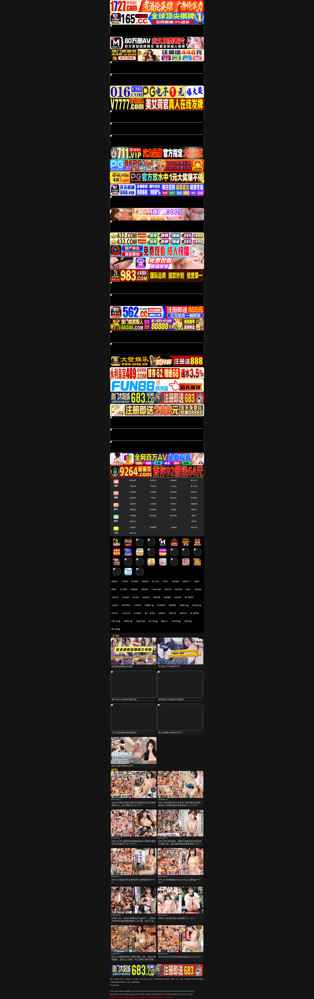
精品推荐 (133, 480)
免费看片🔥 (149, 605)
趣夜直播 (156, 597)
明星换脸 (153, 509)
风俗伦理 (194, 527)
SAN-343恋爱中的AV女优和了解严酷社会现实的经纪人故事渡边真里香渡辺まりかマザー (179, 804)
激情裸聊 (172, 605)
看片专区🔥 (153, 621)
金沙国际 (137, 613)
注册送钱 (175, 581)
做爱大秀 (172, 613)
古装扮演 (133, 504)
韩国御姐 (153, 492)
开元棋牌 (134, 581)
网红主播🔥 (115, 629)
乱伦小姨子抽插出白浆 (122, 765)
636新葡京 (161, 605)
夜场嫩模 (167, 597)
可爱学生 (173, 504)
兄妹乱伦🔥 (140, 621)
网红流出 (173, 498)
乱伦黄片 (135, 597)
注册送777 (186, 581)
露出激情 (153, 515)
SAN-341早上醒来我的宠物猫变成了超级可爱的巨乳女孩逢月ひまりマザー (133, 842)
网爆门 (194, 515)
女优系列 (153, 504)
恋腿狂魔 (194, 504)
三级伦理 (133, 486)
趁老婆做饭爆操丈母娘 (122, 666)
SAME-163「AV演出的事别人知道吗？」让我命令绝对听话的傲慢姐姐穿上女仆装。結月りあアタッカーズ (133, 921)
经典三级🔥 (115, 621)
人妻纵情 (173, 527)
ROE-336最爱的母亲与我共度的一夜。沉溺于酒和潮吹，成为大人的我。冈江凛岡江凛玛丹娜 (133, 958)
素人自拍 (194, 486)
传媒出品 (133, 521)
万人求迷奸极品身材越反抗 (124, 732)
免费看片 (162, 613)
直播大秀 (183, 613)
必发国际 (177, 597)
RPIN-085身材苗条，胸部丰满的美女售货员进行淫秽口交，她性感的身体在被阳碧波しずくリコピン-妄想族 (180, 844)
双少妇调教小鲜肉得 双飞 (170, 732)
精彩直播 (178, 589)
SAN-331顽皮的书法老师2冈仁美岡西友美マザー (133, 881)
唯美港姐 (173, 492)
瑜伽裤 (173, 509)
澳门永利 (155, 581)
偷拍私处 (146, 597)
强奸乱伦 (153, 480)
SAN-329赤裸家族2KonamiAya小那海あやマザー (179, 881)
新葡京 (114, 589)
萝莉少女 (194, 480)
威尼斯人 (114, 581)
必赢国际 (134, 589)
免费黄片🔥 (184, 605)
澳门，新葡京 (150, 613)
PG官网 (125, 581)
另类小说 (133, 533)
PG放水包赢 (156, 589)
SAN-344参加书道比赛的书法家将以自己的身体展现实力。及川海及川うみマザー (133, 804)
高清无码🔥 (176, 621)
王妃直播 (125, 597)
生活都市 (133, 527)
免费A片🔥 (128, 621)
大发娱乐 (114, 605)
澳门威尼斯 (194, 613)
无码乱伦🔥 (196, 605)
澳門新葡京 (126, 605)
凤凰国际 (144, 589)
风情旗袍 (133, 509)
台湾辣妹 (133, 492)
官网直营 (145, 581)
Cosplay (174, 486)
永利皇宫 (137, 605)
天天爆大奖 (126, 613)
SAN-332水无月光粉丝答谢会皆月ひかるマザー (180, 956)
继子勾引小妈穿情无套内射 (124, 699)
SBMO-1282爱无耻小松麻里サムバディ (176, 918)
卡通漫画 (133, 515)
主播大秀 (114, 597)
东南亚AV (194, 492)
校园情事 (153, 527)
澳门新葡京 (189, 597)
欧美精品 (173, 480)
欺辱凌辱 (133, 498)
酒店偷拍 (198, 589)
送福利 (196, 581)
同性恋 (194, 521)
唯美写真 (173, 515)
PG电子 (165, 581)
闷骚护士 (194, 509)
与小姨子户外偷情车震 (168, 666)
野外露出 (194, 498)
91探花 (153, 498)
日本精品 (153, 486)
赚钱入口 (164, 621)
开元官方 (114, 613)
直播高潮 (167, 589)
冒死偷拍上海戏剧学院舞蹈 (170, 699)
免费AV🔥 (188, 621)
